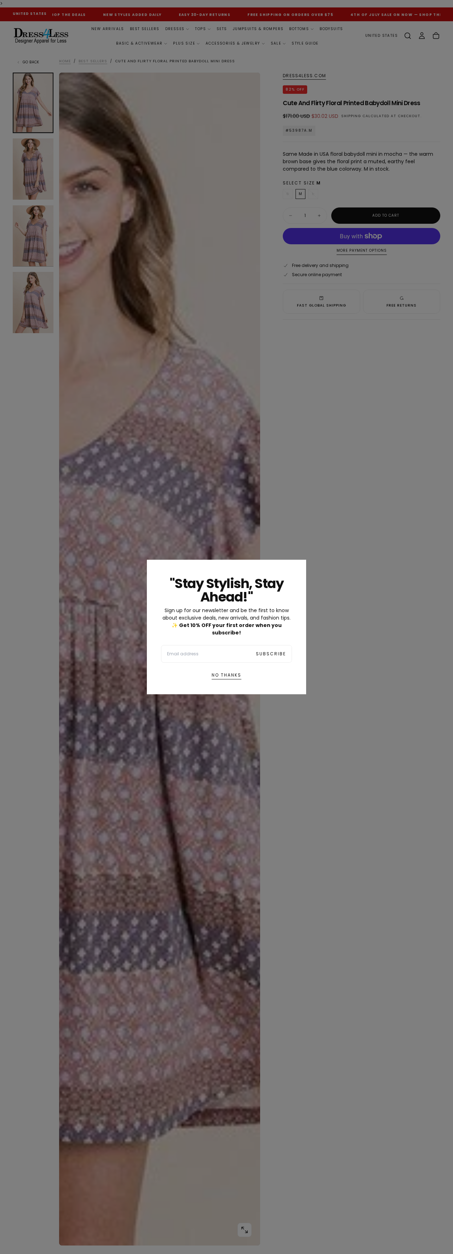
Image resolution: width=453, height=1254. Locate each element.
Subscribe (271, 654)
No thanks (226, 675)
